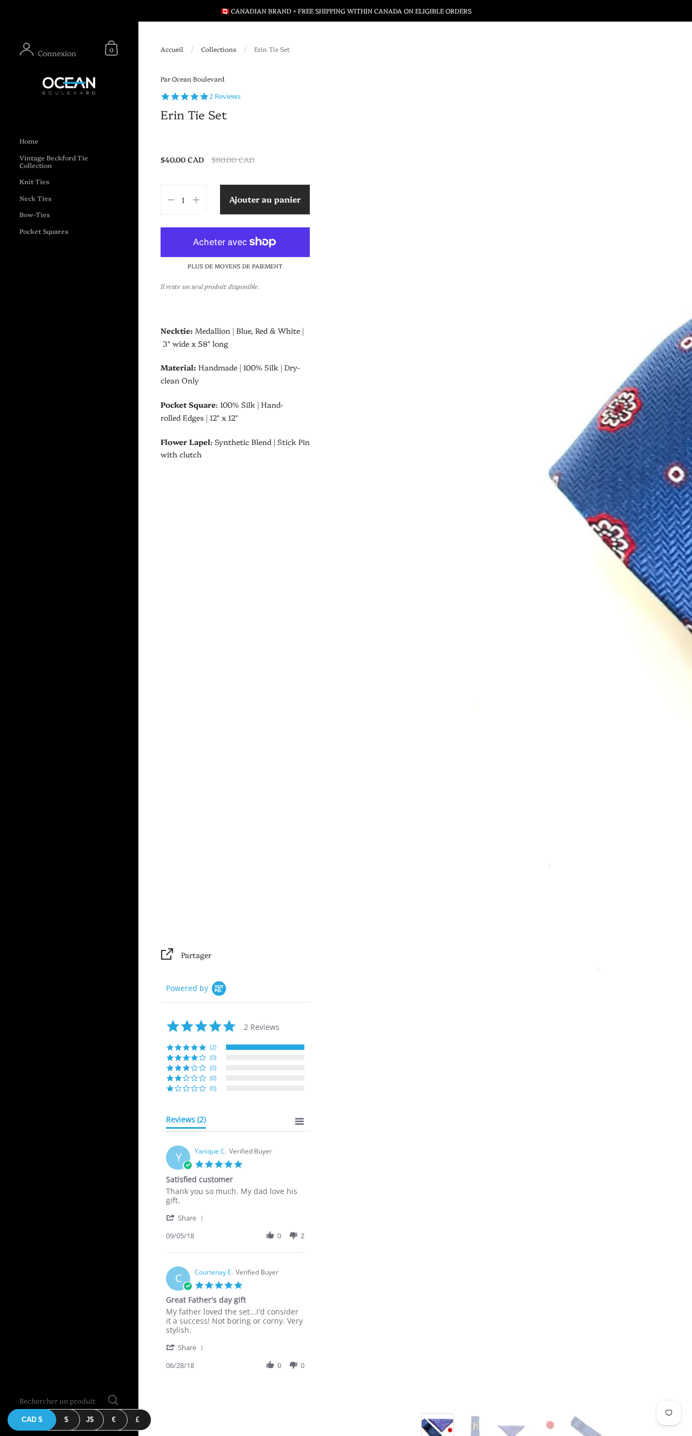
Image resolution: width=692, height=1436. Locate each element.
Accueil (172, 48)
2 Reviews (225, 96)
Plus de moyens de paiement (235, 266)
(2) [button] (213, 1047)
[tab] (186, 1122)
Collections (218, 48)
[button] (186, 1217)
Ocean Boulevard (198, 78)
